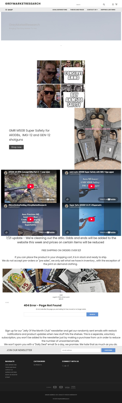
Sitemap (7, 377)
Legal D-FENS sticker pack (61, 297)
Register (14, 375)
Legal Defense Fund (60, 10)
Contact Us (92, 10)
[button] (16, 147)
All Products (38, 365)
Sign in (7, 375)
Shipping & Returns (108, 10)
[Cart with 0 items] (116, 4)
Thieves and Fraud (77, 10)
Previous (117, 397)
